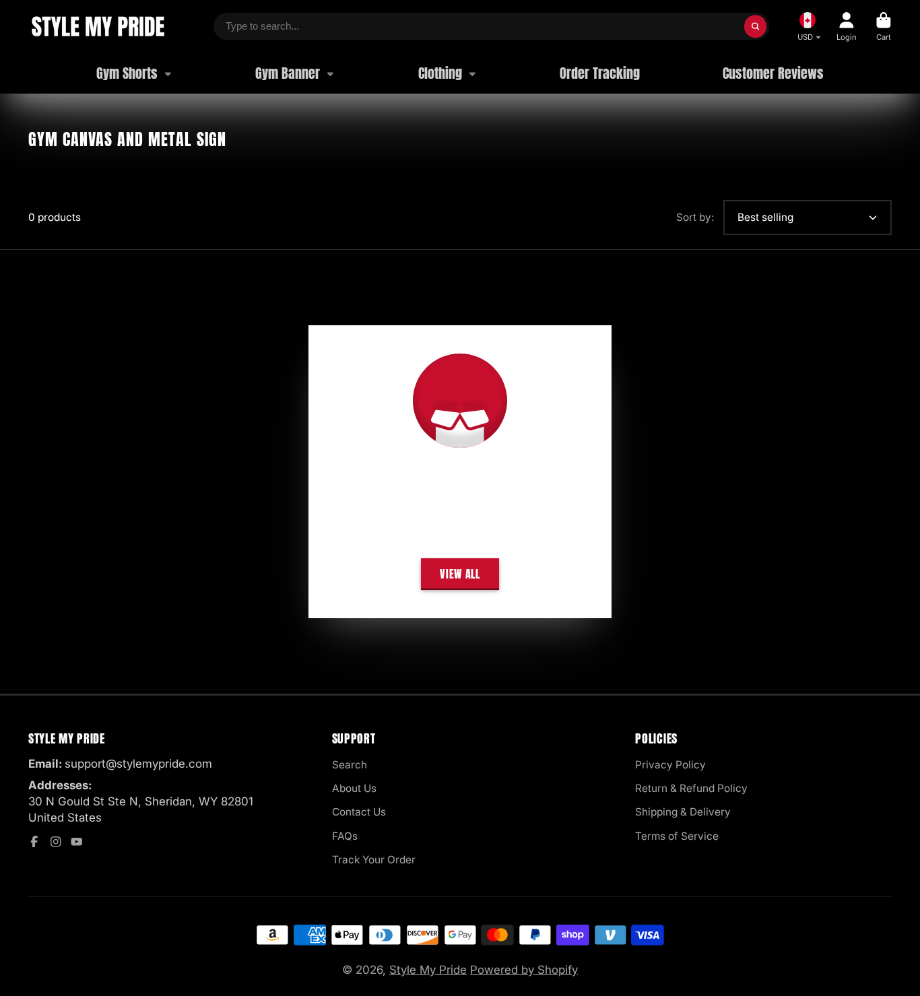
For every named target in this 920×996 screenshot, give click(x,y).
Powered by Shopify (524, 969)
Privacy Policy (670, 764)
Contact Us (359, 811)
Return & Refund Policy (691, 788)
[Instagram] (56, 842)
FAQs (345, 836)
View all (460, 574)
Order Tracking (600, 73)
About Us (354, 788)
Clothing (440, 73)
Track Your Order (374, 859)
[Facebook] (34, 842)
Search (349, 764)
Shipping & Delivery (683, 811)
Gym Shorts (127, 73)
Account (846, 26)
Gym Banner (287, 73)
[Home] (97, 26)
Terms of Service (677, 836)
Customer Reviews (773, 73)
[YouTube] (77, 842)
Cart (884, 26)
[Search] (755, 26)
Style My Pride (428, 969)
